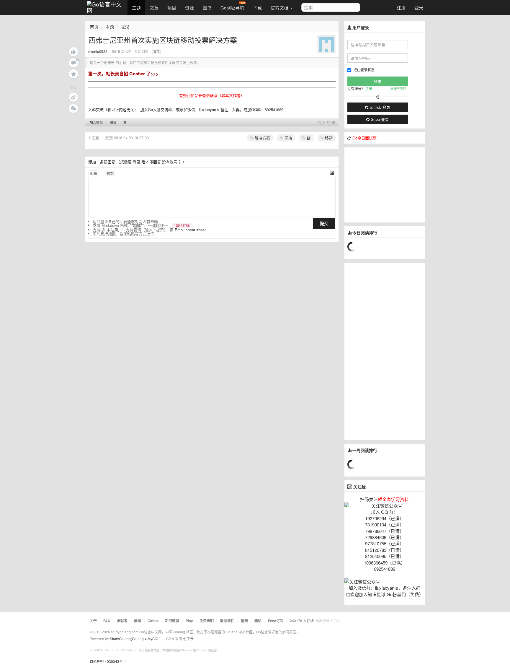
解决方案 (262, 138)
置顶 (156, 52)
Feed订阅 (275, 620)
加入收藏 (96, 122)
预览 (110, 173)
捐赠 (244, 620)
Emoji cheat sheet (190, 229)
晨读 (137, 620)
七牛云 (188, 638)
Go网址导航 (232, 7)
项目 (171, 7)
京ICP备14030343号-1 (108, 661)
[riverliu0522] (326, 44)
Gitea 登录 (379, 119)
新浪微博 (172, 620)
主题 (136, 7)
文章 (154, 7)
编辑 (93, 173)
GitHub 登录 (379, 107)
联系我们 (227, 620)
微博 (113, 122)
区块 (287, 138)
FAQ (106, 620)
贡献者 (122, 620)
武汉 (124, 27)
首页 (94, 27)
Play (189, 620)
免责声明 (207, 620)
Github (153, 620)
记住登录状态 (364, 69)
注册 (401, 7)
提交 (324, 223)
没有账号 (169, 162)
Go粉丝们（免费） (405, 594)
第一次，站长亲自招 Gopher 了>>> (123, 73)
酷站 (257, 620)
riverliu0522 (97, 51)
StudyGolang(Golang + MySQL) (135, 638)
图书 (207, 7)
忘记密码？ (399, 88)
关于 (93, 620)
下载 (257, 7)
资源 (189, 7)
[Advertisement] (388, 184)
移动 (328, 138)
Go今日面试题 (364, 138)
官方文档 (280, 7)
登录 (418, 7)
